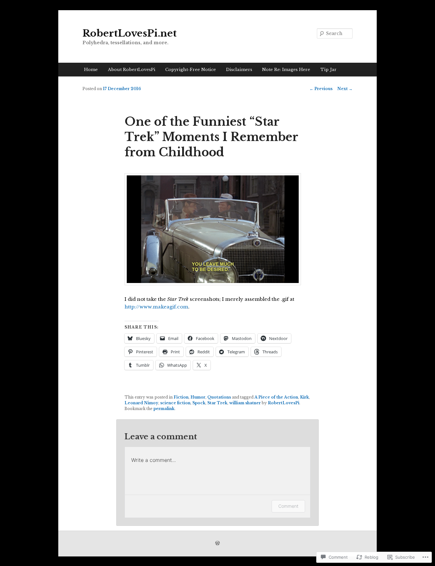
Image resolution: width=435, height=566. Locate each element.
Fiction (181, 397)
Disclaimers (239, 69)
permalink (164, 408)
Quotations (219, 397)
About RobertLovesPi (131, 69)
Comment (288, 506)
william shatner (245, 402)
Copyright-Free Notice (190, 69)
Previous (321, 88)
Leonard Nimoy (141, 402)
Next (345, 88)
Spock (198, 402)
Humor (197, 397)
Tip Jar (328, 69)
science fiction (175, 402)
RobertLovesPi (283, 402)
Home (91, 69)
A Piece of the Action (276, 397)
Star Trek (217, 402)
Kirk (304, 397)
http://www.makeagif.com (156, 307)
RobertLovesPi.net (129, 33)
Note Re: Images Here (286, 69)
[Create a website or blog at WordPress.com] (217, 543)
